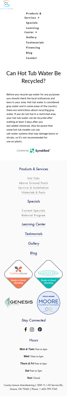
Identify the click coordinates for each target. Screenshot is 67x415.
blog (29, 52)
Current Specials (33, 210)
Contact (31, 58)
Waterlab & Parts (33, 192)
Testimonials (35, 42)
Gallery (33, 243)
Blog (33, 252)
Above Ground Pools (33, 183)
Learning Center (33, 224)
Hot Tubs (33, 178)
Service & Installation (33, 187)
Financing (33, 47)
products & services (33, 15)
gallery (31, 37)
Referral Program (34, 215)
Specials (32, 22)
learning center (31, 30)
